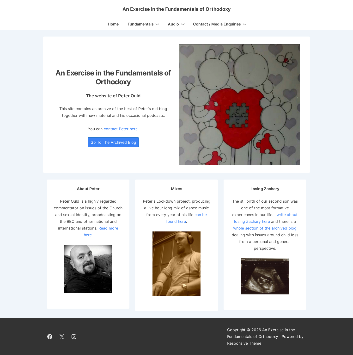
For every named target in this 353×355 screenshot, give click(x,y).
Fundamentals (141, 24)
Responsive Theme (244, 343)
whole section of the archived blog (265, 228)
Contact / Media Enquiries (217, 24)
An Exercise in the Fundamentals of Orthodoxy (176, 9)
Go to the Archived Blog (113, 142)
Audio (173, 24)
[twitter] (62, 336)
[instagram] (74, 336)
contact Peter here (121, 128)
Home (113, 24)
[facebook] (50, 336)
